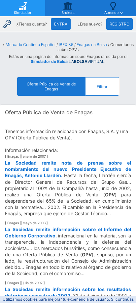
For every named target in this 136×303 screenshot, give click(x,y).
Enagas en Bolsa (92, 44)
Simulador (22, 12)
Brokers (68, 12)
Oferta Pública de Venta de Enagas (51, 86)
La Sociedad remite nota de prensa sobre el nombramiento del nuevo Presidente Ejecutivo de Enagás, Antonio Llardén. (68, 169)
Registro (119, 24)
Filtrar (102, 86)
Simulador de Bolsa (49, 61)
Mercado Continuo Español (30, 44)
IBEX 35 (66, 44)
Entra (60, 24)
